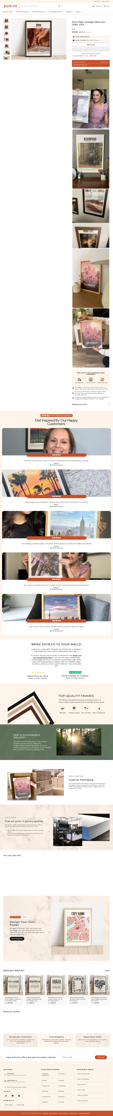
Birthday (44, 1080)
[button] (91, 50)
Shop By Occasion (22, 12)
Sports (78, 12)
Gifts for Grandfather (83, 1079)
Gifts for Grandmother (84, 1073)
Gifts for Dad (81, 1090)
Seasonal (69, 12)
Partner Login (20, 1105)
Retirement (45, 1091)
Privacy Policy (73, 1113)
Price (73, 29)
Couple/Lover (46, 1086)
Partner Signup (9, 1105)
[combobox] (42, 6)
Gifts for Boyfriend (83, 1100)
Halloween (61, 1091)
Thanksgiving (61, 1086)
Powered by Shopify (84, 1113)
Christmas (61, 1080)
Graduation (61, 1096)
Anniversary (61, 1073)
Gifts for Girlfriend (83, 1095)
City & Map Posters (55, 12)
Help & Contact (106, 1)
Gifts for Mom (81, 1084)
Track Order (97, 1)
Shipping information (79, 404)
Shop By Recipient (39, 12)
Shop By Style (7, 12)
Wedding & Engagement (45, 1074)
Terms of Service (63, 1113)
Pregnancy (45, 1102)
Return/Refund (53, 1113)
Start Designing (17, 938)
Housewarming (46, 1096)
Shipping (45, 1113)
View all (107, 970)
